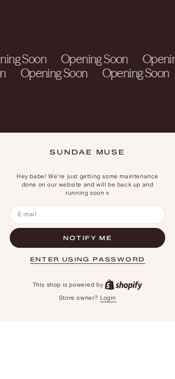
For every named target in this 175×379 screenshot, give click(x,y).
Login (108, 297)
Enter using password (87, 259)
